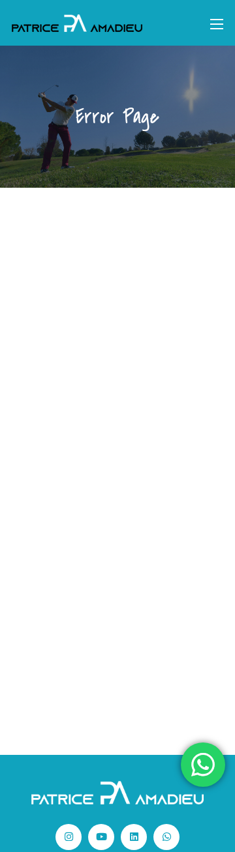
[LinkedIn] (134, 837)
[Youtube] (101, 837)
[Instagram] (68, 837)
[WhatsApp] (166, 837)
